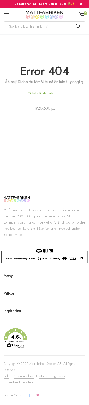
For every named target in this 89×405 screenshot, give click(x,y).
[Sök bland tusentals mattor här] (77, 26)
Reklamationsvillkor (21, 382)
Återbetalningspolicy (52, 376)
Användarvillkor (24, 376)
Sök (6, 376)
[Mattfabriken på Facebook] (29, 395)
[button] (44, 338)
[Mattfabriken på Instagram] (37, 395)
